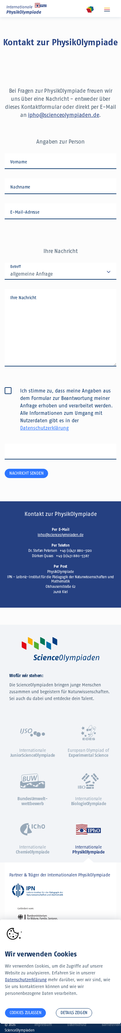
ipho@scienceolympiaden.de (63, 115)
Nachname (20, 187)
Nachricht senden (26, 473)
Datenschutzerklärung (44, 428)
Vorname (18, 162)
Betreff (15, 266)
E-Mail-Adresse (24, 212)
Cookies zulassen (25, 1012)
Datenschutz (76, 1024)
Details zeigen (73, 1012)
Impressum (43, 1024)
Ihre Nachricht (23, 297)
